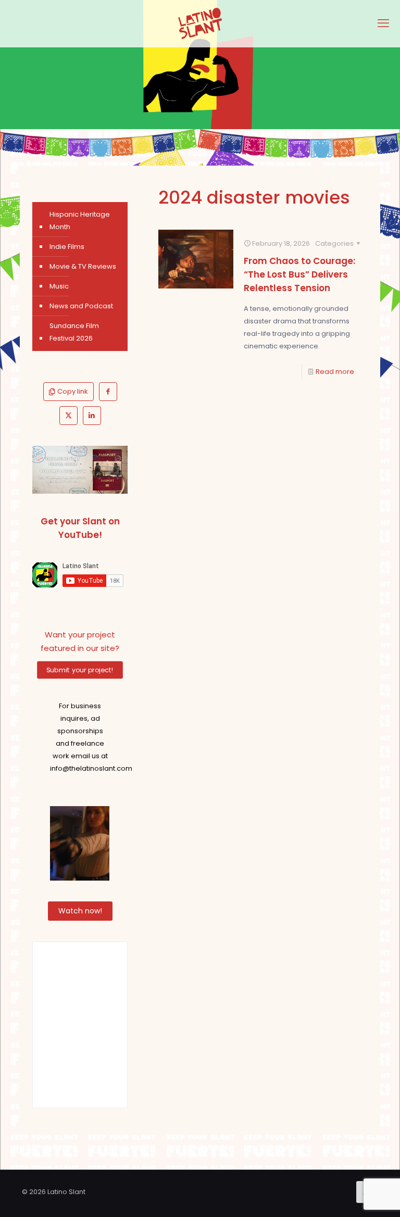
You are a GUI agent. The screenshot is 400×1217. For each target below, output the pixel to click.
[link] (80, 470)
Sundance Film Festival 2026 (74, 332)
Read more (335, 372)
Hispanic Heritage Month (79, 220)
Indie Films (66, 247)
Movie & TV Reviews (82, 266)
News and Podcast (81, 306)
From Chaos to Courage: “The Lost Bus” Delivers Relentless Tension (299, 274)
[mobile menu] (383, 23)
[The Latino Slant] (200, 23)
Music (59, 286)
